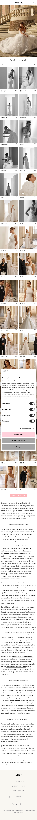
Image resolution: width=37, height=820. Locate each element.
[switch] (32, 409)
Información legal (19, 810)
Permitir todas (18, 434)
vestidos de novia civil (20, 700)
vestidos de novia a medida (16, 667)
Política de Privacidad (29, 810)
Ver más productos (18, 495)
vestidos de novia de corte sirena (13, 553)
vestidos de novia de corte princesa (13, 640)
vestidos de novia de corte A (23, 656)
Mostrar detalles (25, 428)
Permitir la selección (18, 440)
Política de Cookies (18, 812)
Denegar (18, 447)
